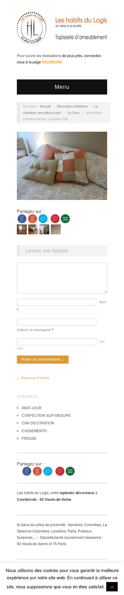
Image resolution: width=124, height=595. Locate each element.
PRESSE (29, 438)
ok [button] (112, 587)
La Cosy (73, 112)
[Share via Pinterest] (55, 217)
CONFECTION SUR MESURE (46, 415)
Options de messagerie (35, 329)
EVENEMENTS (34, 430)
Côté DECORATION (38, 422)
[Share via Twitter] (43, 217)
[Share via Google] (32, 217)
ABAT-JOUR (32, 407)
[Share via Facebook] (21, 217)
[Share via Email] (65, 217)
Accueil (45, 106)
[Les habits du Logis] (62, 31)
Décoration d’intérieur (72, 106)
